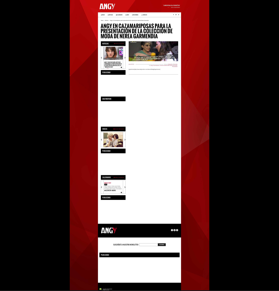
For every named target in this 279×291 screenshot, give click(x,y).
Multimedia (135, 15)
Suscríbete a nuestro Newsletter (125, 245)
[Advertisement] (113, 85)
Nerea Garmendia (173, 65)
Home (102, 20)
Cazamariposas (156, 65)
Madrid (165, 65)
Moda (168, 65)
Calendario (119, 15)
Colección (162, 65)
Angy (127, 15)
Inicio (103, 15)
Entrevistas (175, 64)
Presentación (174, 66)
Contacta (145, 15)
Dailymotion (170, 64)
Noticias (111, 15)
